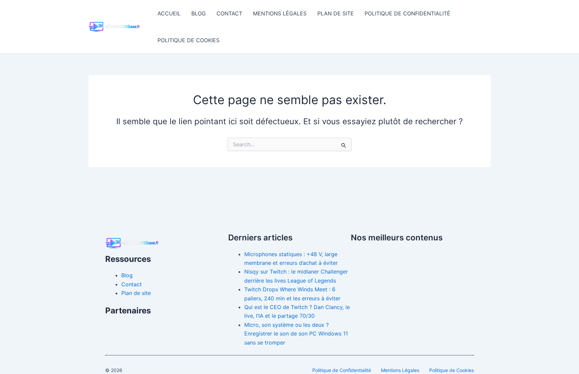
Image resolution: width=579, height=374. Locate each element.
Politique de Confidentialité (407, 13)
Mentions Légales (280, 13)
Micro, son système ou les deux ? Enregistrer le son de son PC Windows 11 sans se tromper (296, 333)
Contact (229, 13)
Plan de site (335, 13)
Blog (198, 13)
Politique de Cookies (188, 40)
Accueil (169, 13)
